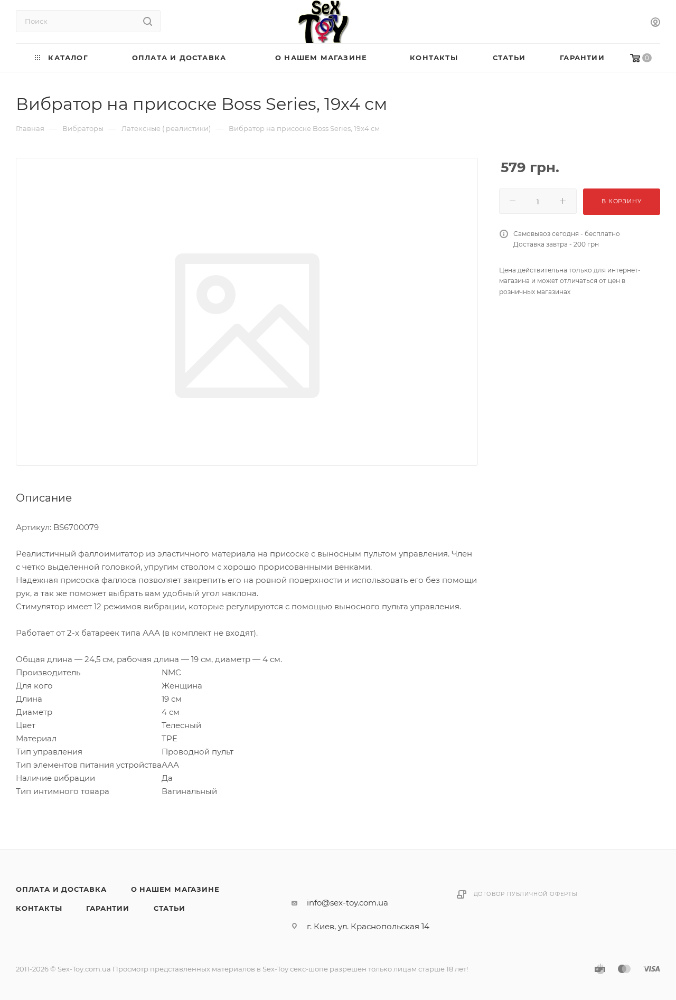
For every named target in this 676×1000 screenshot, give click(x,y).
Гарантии (107, 908)
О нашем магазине (175, 889)
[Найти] (148, 21)
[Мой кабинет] (655, 23)
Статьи (169, 908)
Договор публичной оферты (526, 894)
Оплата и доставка (61, 889)
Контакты (39, 908)
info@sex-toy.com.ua (347, 903)
